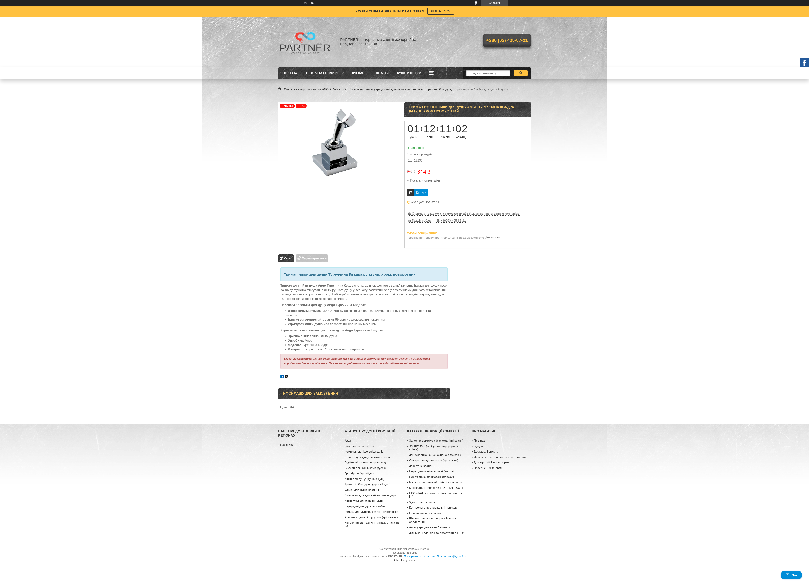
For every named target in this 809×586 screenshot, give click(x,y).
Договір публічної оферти (491, 462)
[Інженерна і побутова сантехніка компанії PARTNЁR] (305, 42)
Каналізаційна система (360, 446)
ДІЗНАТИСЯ (440, 11)
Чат (794, 575)
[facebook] (282, 377)
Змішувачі (356, 89)
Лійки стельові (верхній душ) (364, 500)
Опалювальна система (425, 513)
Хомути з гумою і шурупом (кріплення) (371, 517)
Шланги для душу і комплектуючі (367, 457)
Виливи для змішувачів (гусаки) (366, 468)
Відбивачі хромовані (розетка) (365, 462)
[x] (286, 377)
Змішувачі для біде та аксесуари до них (436, 532)
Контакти (381, 73)
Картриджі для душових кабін (365, 506)
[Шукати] (521, 73)
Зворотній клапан (421, 465)
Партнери (287, 444)
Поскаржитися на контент (419, 556)
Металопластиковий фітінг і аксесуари (435, 482)
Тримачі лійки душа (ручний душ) (367, 484)
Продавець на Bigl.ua (404, 552)
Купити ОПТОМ (409, 73)
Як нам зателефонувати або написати (500, 457)
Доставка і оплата (486, 451)
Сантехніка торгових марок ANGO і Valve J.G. (315, 89)
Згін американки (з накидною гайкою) (435, 455)
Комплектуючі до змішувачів (364, 451)
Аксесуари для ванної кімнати (429, 527)
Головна (289, 73)
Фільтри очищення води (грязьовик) (433, 460)
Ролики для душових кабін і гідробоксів (371, 511)
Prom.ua (425, 548)
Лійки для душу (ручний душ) (364, 479)
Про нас (357, 73)
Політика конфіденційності (453, 556)
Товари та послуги (321, 73)
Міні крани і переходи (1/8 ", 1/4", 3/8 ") (436, 487)
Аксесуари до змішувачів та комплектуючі (394, 89)
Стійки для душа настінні (362, 489)
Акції (348, 440)
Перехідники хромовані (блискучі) (432, 476)
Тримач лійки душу (439, 89)
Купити (421, 192)
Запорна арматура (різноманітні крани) (436, 440)
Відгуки (479, 446)
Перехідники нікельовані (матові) (432, 471)
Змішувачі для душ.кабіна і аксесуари (370, 495)
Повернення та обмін (488, 468)
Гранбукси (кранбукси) (360, 473)
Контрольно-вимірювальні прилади (433, 507)
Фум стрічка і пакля (422, 502)
